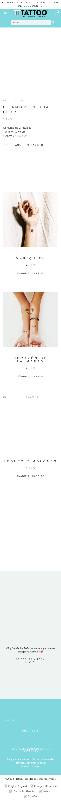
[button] (5, 13)
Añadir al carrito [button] (31, 273)
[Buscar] (53, 22)
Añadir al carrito (29, 145)
